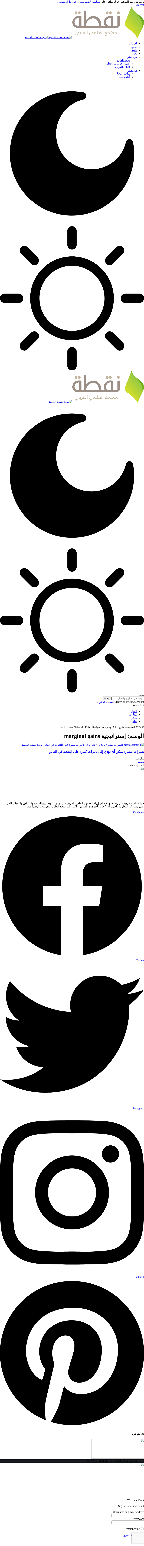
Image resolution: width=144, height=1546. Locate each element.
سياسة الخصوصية (89, 1)
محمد (141, 761)
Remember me (132, 1528)
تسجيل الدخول (105, 701)
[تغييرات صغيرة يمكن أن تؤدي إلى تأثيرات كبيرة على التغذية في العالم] (83, 744)
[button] (140, 4)
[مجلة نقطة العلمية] (84, 37)
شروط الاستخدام (66, 1)
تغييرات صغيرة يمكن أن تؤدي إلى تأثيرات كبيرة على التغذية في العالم (96, 751)
